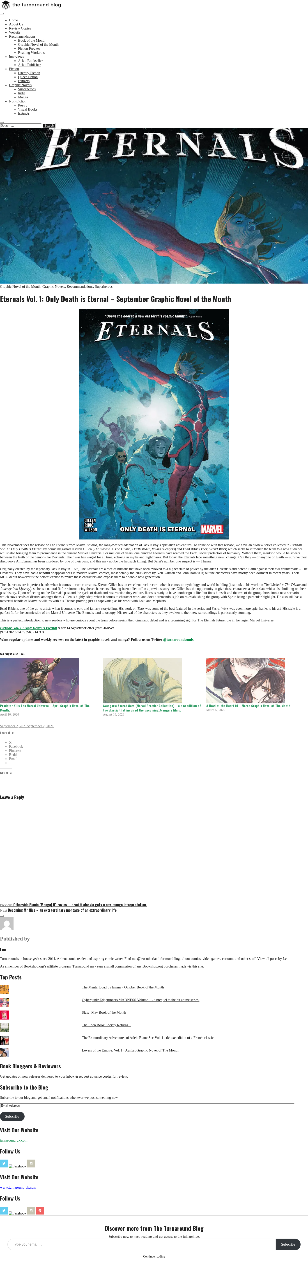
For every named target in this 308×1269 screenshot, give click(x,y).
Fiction (14, 69)
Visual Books (27, 109)
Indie (21, 93)
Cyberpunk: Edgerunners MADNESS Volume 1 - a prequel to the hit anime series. (140, 1000)
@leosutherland (148, 959)
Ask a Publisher (29, 65)
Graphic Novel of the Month (38, 44)
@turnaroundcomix (178, 639)
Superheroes (27, 89)
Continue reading (154, 1256)
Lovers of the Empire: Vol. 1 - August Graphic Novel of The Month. (130, 1050)
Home (13, 20)
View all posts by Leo (272, 959)
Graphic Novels (20, 85)
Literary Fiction (29, 73)
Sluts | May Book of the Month (104, 1012)
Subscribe (12, 1116)
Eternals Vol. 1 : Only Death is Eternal (28, 628)
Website (14, 32)
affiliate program (59, 966)
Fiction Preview (29, 48)
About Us (16, 24)
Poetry (22, 105)
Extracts (24, 81)
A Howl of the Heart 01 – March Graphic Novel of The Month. (248, 705)
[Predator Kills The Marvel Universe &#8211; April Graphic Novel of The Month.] (49, 680)
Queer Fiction (28, 77)
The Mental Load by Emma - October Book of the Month (123, 987)
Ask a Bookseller (30, 61)
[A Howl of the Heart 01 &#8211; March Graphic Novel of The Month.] (255, 680)
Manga (23, 97)
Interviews (16, 57)
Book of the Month (31, 40)
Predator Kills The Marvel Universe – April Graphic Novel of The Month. (45, 707)
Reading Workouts (31, 52)
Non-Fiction (17, 101)
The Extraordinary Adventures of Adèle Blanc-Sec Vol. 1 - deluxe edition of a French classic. (148, 1038)
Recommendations (22, 36)
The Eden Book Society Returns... (106, 1025)
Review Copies (20, 28)
